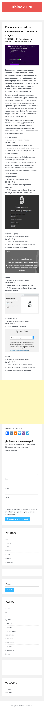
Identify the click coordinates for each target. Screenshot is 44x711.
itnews (7, 654)
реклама (8, 690)
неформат (9, 562)
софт (7, 547)
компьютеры (10, 631)
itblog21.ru (22, 7)
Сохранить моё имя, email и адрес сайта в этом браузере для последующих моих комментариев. (21, 512)
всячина (8, 616)
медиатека (9, 635)
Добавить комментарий (23, 41)
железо (8, 551)
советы (8, 543)
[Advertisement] (22, 402)
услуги (7, 554)
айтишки (8, 627)
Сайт (7, 498)
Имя (6, 479)
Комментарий (11, 451)
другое (8, 612)
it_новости (9, 650)
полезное (9, 639)
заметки (8, 623)
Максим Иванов (24, 39)
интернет (8, 41)
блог (6, 539)
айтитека (8, 646)
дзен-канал (9, 692)
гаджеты (8, 620)
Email (7, 488)
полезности (9, 642)
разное (8, 608)
